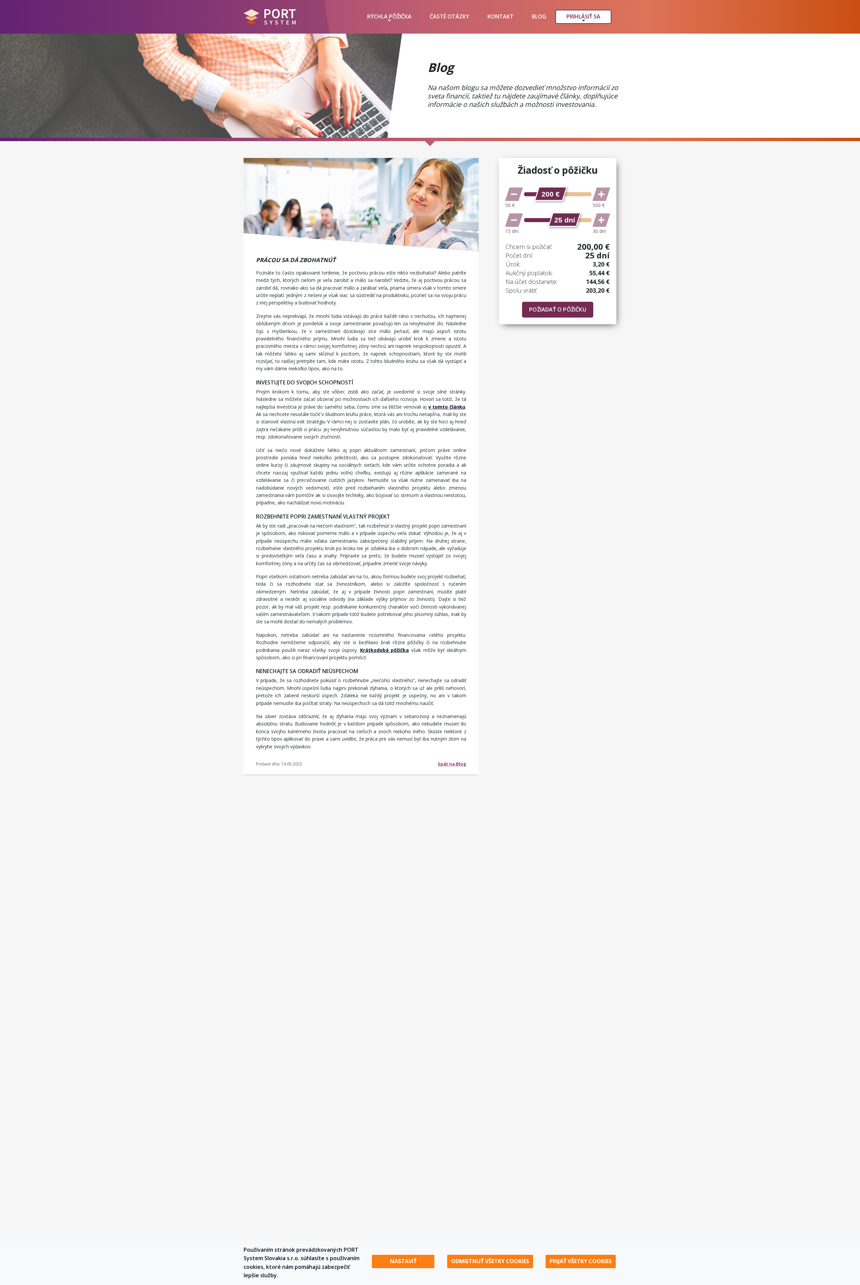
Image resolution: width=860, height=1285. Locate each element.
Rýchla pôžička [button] (389, 16)
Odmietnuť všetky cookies (490, 1261)
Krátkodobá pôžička (384, 650)
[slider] (550, 193)
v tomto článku (446, 407)
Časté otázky (449, 16)
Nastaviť (403, 1261)
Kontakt (500, 16)
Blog (539, 16)
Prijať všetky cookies (581, 1261)
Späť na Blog (452, 764)
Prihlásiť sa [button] (583, 16)
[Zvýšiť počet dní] (601, 220)
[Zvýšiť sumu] (601, 194)
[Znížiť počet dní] (514, 220)
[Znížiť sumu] (514, 194)
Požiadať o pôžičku (557, 309)
